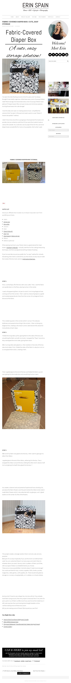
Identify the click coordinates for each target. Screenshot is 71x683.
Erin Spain (35, 7)
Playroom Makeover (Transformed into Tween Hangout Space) (22, 624)
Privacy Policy (43, 680)
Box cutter (6, 224)
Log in (38, 680)
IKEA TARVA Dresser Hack (11, 622)
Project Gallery (8, 626)
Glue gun (6, 234)
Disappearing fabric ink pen (12, 236)
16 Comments (17, 26)
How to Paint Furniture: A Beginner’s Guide (16, 619)
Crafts (8, 666)
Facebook (17, 661)
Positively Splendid (12, 247)
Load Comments (23, 673)
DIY (9, 666)
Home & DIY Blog (14, 666)
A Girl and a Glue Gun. (29, 259)
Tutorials (24, 666)
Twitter (23, 661)
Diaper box (7, 222)
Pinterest (37, 661)
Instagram (28, 661)
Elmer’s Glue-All (8, 231)
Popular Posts (19, 666)
